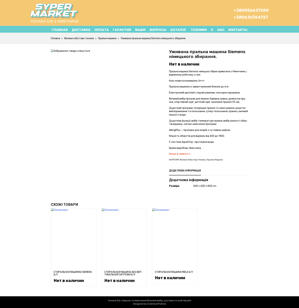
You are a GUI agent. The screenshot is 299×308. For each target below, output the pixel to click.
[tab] (185, 170)
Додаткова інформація (185, 170)
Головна (55, 38)
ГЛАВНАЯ (60, 30)
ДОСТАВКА (81, 30)
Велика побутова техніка (79, 38)
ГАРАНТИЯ (122, 30)
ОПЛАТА (101, 30)
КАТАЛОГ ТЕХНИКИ (188, 30)
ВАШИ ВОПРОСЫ (150, 30)
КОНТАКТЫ (237, 30)
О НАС (215, 30)
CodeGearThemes (156, 303)
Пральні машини (107, 38)
